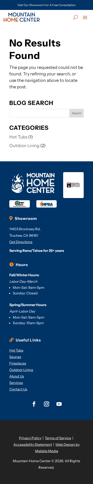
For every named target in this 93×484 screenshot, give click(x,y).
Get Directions (20, 242)
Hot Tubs (18, 137)
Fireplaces (17, 363)
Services (16, 383)
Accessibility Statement (32, 444)
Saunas (15, 357)
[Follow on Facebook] (34, 404)
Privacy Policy (30, 438)
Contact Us (18, 389)
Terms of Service (58, 438)
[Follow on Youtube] (59, 404)
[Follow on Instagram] (46, 404)
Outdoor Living (24, 145)
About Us (16, 376)
